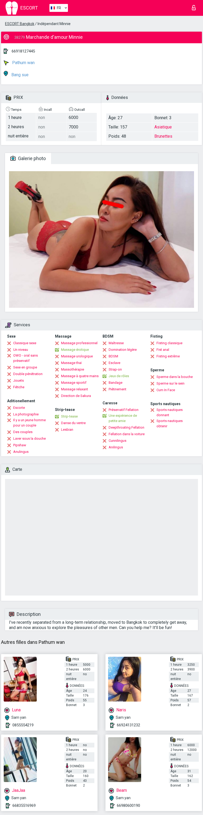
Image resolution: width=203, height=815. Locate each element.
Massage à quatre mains (80, 376)
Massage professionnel (79, 343)
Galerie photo (31, 158)
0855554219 (23, 725)
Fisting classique (169, 343)
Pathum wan (23, 62)
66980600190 (128, 805)
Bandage (115, 383)
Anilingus (116, 447)
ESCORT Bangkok (19, 24)
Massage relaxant (74, 389)
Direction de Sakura (76, 396)
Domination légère (123, 350)
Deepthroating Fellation (126, 427)
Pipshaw (19, 445)
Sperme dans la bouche (174, 377)
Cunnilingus (117, 441)
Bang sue (19, 74)
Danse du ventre (73, 423)
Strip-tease (69, 416)
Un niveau (20, 350)
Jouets (18, 380)
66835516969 (24, 805)
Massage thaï (71, 363)
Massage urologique (77, 356)
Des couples (23, 432)
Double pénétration (28, 374)
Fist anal (162, 350)
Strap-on (115, 369)
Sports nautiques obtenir (169, 423)
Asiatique (163, 127)
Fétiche (18, 387)
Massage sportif (73, 383)
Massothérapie (72, 369)
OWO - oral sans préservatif (25, 358)
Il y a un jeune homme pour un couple (29, 422)
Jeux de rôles (119, 376)
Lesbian (67, 430)
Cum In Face (165, 390)
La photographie (26, 414)
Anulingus (21, 452)
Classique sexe (24, 343)
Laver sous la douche (29, 438)
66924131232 (128, 725)
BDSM (113, 356)
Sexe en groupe (25, 367)
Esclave (114, 363)
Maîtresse (116, 343)
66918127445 (23, 51)
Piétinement (117, 389)
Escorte (19, 408)
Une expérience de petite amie (123, 418)
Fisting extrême (168, 356)
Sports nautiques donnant (169, 412)
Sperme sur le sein (170, 383)
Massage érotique (75, 350)
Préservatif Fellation (124, 410)
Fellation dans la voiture (127, 434)
